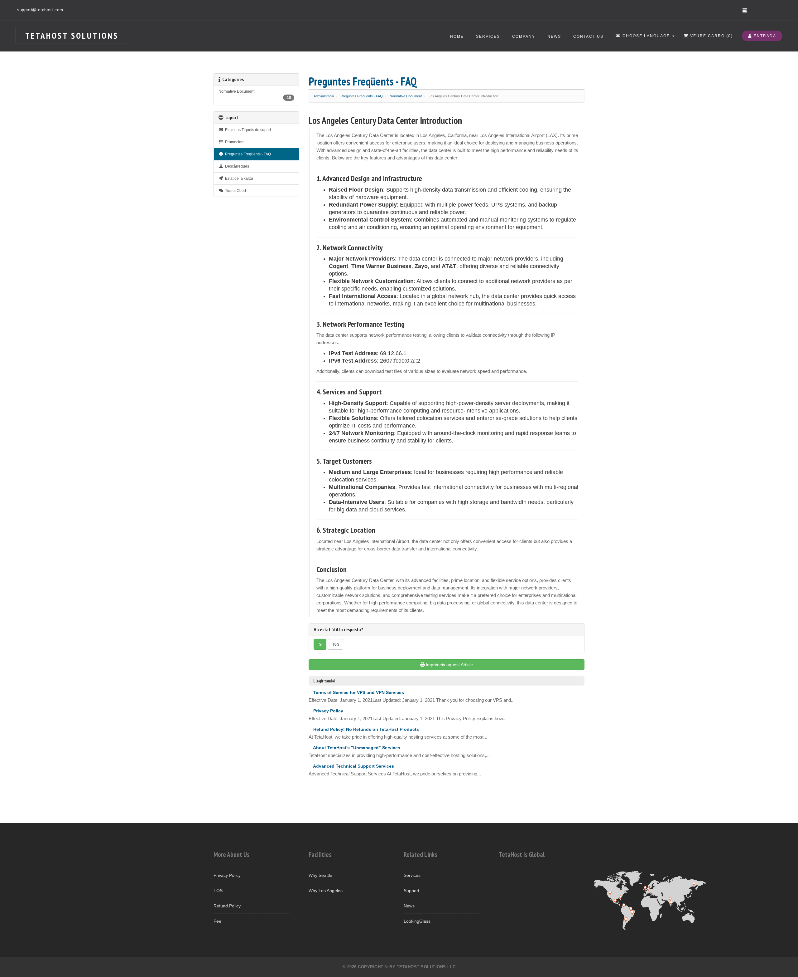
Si (320, 644)
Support (411, 890)
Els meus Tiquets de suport (247, 130)
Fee (217, 921)
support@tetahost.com (40, 9)
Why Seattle (320, 875)
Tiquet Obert (234, 190)
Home (457, 36)
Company (523, 36)
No (335, 644)
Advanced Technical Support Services (353, 766)
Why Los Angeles (326, 890)
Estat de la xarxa (238, 178)
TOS (218, 890)
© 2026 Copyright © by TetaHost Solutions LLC (399, 967)
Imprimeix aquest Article (449, 664)
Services (488, 36)
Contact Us (588, 36)
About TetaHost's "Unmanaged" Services (356, 747)
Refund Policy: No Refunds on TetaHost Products (365, 729)
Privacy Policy (327, 710)
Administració (324, 96)
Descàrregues (236, 166)
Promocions (234, 142)
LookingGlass (417, 921)
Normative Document (406, 96)
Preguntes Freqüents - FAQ (362, 96)
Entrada (764, 36)
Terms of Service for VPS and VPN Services (358, 692)
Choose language (646, 36)
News (554, 36)
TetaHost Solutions (71, 35)
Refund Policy (227, 905)
